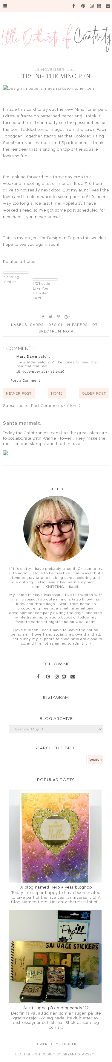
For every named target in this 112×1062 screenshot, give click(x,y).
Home (57, 393)
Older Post (94, 393)
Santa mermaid (22, 423)
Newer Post (19, 393)
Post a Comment (25, 381)
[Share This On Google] (67, 317)
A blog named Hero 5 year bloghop (56, 887)
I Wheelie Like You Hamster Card (41, 291)
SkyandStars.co (79, 1054)
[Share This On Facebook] (43, 317)
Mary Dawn (27, 357)
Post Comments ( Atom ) (56, 405)
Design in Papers (68, 325)
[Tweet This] (51, 317)
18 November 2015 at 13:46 (40, 372)
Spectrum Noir (56, 331)
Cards (37, 325)
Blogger (67, 1044)
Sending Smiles (11, 279)
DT (95, 325)
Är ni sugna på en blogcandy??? (56, 1008)
